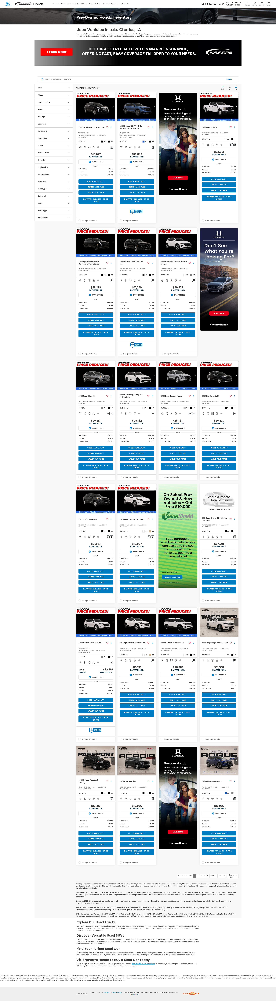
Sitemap (113, 992)
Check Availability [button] (95, 181)
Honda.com (135, 995)
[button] (113, 107)
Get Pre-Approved (96, 187)
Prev (189, 875)
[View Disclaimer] (98, 147)
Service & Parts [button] (95, 4)
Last (221, 875)
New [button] (57, 4)
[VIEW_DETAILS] (219, 498)
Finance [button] (106, 4)
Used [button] (63, 4)
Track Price (97, 161)
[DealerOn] (82, 993)
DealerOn (107, 992)
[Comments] (111, 147)
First (181, 875)
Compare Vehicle (89, 221)
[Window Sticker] (234, 144)
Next (213, 875)
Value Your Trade (96, 192)
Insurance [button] (115, 4)
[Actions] (111, 127)
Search (229, 79)
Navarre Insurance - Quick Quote (95, 200)
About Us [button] (125, 4)
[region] (95, 173)
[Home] (53, 4)
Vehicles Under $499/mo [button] (77, 4)
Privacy (119, 992)
